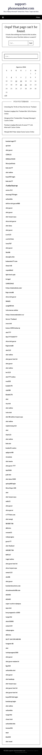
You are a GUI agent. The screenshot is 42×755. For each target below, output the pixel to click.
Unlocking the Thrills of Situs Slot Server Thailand (20, 107)
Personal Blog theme (21, 752)
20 (21, 85)
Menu (38, 17)
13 (21, 81)
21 (26, 85)
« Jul (5, 95)
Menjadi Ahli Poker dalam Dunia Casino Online (19, 132)
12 (16, 81)
